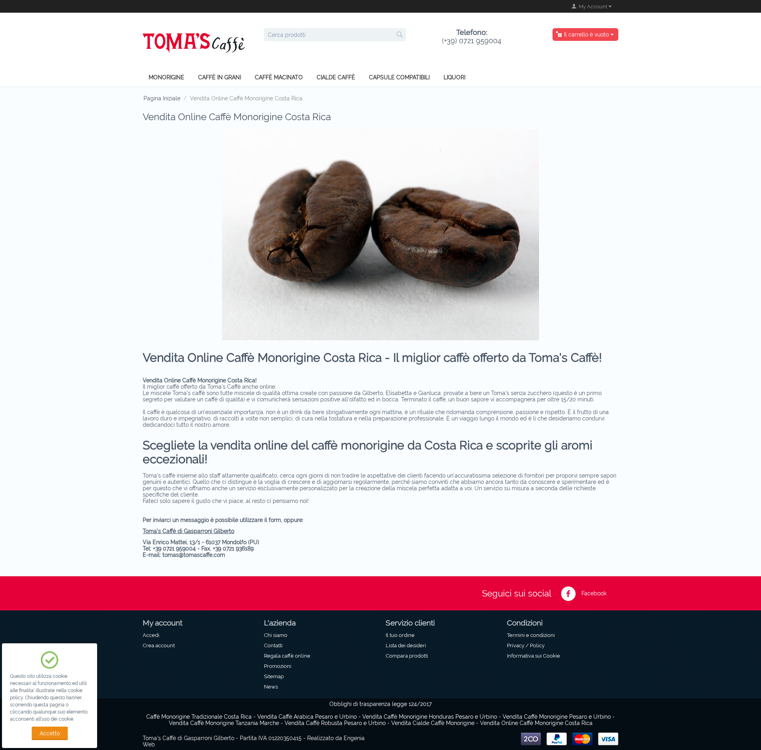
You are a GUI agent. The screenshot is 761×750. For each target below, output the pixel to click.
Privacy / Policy (526, 645)
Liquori (454, 77)
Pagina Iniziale (161, 98)
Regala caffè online (287, 655)
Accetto (50, 733)
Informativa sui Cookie (533, 655)
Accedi (151, 635)
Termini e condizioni (531, 635)
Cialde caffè (336, 77)
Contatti (273, 645)
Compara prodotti (407, 655)
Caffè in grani (219, 77)
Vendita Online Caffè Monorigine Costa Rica (536, 723)
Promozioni (277, 666)
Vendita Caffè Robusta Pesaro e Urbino (335, 723)
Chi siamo (275, 635)
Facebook (593, 593)
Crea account (159, 645)
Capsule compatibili (399, 77)
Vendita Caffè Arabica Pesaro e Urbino (307, 717)
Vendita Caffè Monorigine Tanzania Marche (224, 723)
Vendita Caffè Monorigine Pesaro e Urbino (557, 717)
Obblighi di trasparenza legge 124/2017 (380, 704)
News (271, 686)
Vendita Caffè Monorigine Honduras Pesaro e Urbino (429, 717)
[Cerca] (400, 35)
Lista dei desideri (406, 645)
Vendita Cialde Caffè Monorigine (432, 723)
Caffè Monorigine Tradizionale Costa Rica (199, 717)
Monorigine (166, 77)
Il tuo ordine (400, 635)
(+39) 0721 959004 (471, 36)
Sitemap (274, 676)
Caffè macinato (279, 77)
